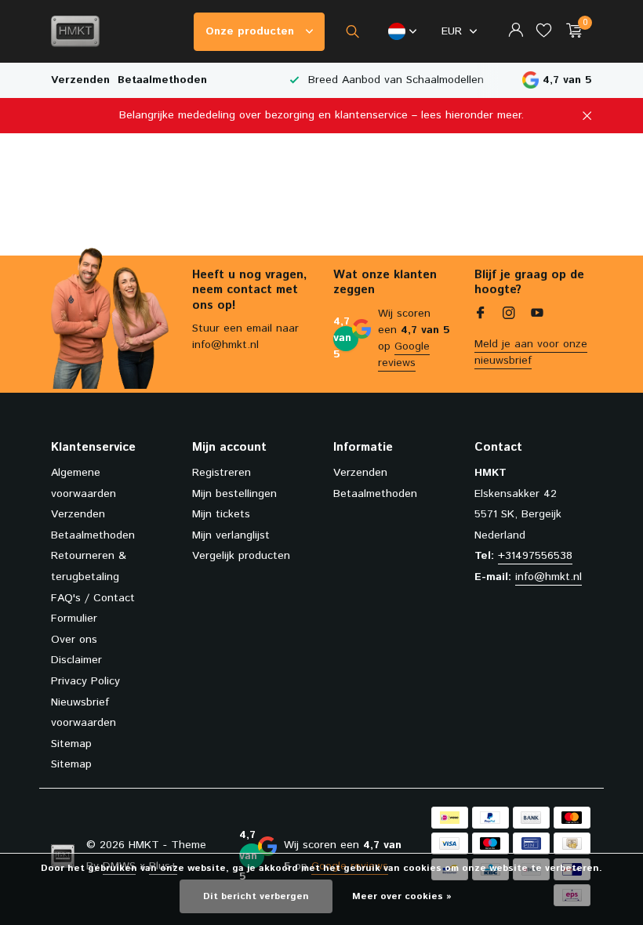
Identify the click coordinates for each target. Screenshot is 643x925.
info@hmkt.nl (548, 577)
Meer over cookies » (402, 896)
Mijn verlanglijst (231, 535)
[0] (570, 31)
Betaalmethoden (162, 80)
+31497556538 (535, 556)
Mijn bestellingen (234, 494)
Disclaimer (76, 660)
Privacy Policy (85, 681)
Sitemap (71, 744)
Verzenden (80, 80)
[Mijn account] (515, 32)
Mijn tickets (221, 514)
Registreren (221, 473)
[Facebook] (480, 315)
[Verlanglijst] (544, 31)
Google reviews (404, 355)
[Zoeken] (352, 31)
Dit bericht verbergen (256, 896)
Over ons (74, 640)
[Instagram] (509, 315)
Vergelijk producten (241, 556)
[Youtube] (537, 315)
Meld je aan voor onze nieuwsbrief (530, 352)
